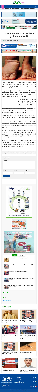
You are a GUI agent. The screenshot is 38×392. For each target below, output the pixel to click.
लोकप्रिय (21, 255)
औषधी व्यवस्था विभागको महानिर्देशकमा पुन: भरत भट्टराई (18, 258)
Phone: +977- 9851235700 (19, 384)
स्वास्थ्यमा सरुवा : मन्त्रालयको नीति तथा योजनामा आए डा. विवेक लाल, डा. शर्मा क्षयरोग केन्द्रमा (21, 286)
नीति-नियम (35, 381)
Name (4, 170)
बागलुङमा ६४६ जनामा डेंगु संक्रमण (26, 352)
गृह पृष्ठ (36, 380)
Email (15, 170)
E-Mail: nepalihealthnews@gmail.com (19, 382)
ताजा (15, 255)
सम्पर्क (36, 384)
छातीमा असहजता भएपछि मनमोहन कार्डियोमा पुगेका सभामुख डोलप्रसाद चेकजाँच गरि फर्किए (27, 370)
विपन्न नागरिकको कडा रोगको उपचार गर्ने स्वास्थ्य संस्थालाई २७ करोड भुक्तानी (9, 369)
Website (26, 170)
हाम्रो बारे (35, 383)
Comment (5, 160)
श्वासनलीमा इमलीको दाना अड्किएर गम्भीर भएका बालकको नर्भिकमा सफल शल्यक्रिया (21, 279)
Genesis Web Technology (24, 391)
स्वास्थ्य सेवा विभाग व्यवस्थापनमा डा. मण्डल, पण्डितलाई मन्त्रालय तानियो (21, 265)
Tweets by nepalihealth (7, 300)
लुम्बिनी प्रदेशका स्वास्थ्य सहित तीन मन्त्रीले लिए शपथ (12, 8)
